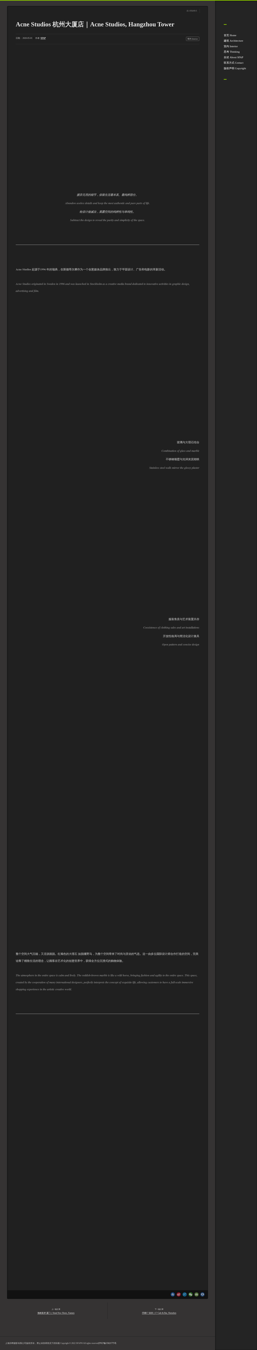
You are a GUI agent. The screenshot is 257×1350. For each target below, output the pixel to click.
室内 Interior (231, 46)
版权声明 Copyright (235, 68)
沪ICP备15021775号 (107, 1343)
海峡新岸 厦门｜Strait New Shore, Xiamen (55, 1313)
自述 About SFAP (233, 57)
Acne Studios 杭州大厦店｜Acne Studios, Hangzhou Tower (95, 24)
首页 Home (230, 35)
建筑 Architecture (233, 40)
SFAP (43, 38)
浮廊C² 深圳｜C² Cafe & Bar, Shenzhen (159, 1313)
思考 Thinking (232, 51)
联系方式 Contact (233, 62)
